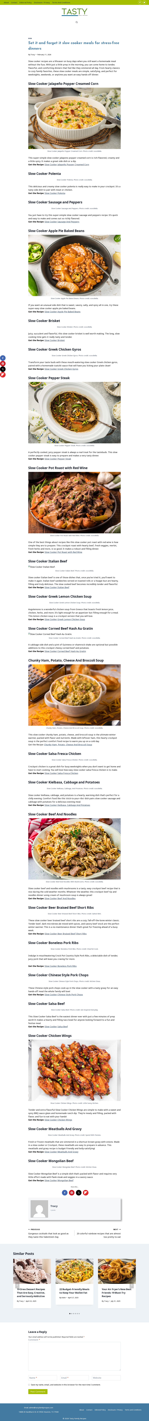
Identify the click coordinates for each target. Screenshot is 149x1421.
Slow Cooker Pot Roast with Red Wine (63, 552)
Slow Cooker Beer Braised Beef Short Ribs (66, 933)
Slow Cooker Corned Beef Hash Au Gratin (65, 651)
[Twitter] (144, 2)
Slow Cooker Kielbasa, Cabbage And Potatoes (67, 805)
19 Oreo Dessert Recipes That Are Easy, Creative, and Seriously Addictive (31, 1293)
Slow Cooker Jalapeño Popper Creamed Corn (67, 164)
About (6, 2)
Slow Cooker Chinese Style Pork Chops (64, 994)
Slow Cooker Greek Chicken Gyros (61, 369)
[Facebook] (140, 2)
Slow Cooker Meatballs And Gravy (61, 1151)
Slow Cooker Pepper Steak (58, 458)
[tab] (69, 1313)
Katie (64, 1297)
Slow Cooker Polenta (55, 193)
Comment (34, 1339)
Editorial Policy (25, 2)
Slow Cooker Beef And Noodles (60, 898)
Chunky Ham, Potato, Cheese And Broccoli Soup (68, 744)
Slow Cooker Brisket (55, 340)
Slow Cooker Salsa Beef (56, 1026)
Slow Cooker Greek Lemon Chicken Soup (65, 619)
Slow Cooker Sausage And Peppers (62, 221)
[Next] (132, 1285)
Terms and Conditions (61, 2)
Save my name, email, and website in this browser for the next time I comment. (65, 1385)
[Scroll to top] (143, 1417)
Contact (14, 2)
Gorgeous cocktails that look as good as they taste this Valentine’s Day (48, 1233)
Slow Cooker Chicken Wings (58, 1119)
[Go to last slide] (17, 1285)
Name (33, 1378)
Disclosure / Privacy (42, 2)
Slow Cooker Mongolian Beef (59, 1180)
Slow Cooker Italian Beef (57, 587)
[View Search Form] (76, 22)
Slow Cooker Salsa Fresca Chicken (61, 773)
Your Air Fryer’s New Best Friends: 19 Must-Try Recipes (116, 1293)
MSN (30, 38)
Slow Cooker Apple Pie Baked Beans (62, 311)
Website (97, 1378)
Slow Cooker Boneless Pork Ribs (61, 966)
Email (64, 1378)
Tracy (33, 54)
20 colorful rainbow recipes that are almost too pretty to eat (99, 1233)
